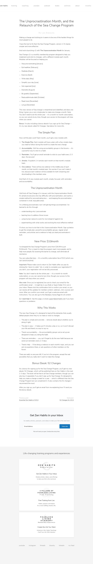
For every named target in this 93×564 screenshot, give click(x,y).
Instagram (32, 545)
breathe (88, 6)
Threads (42, 545)
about (77, 6)
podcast (47, 6)
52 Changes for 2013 (67, 400)
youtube (36, 6)
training (14, 6)
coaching (25, 6)
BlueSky (52, 545)
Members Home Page (52, 295)
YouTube (22, 545)
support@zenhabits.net (56, 299)
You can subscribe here (27, 258)
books (57, 6)
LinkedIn (61, 545)
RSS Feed (71, 545)
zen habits (4, 6)
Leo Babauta (48, 33)
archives (67, 6)
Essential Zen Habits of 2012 (29, 400)
